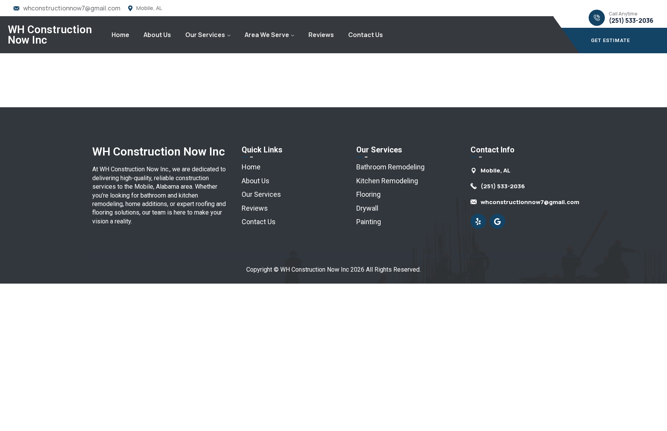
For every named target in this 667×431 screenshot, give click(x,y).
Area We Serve (267, 34)
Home (120, 34)
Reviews (321, 34)
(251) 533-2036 (631, 20)
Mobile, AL (149, 8)
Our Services (205, 34)
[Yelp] (478, 221)
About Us (157, 34)
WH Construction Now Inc (50, 35)
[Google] (497, 221)
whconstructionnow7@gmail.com (71, 8)
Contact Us (365, 34)
